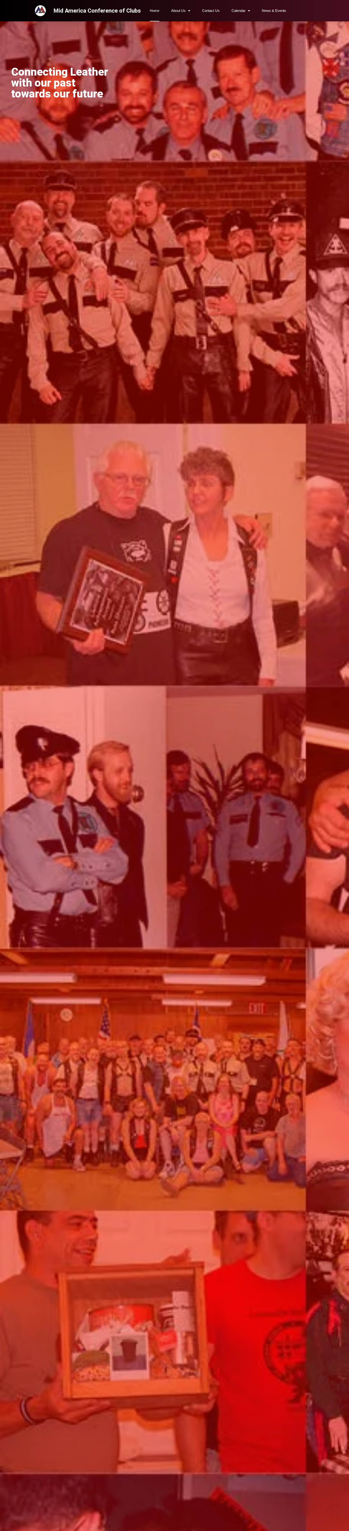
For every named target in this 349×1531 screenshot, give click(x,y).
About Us (178, 11)
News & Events (274, 11)
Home (154, 11)
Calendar (238, 11)
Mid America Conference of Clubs (97, 10)
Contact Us (211, 11)
